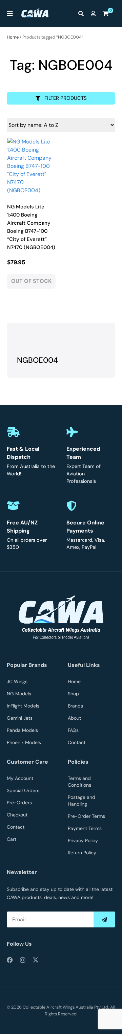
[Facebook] (10, 960)
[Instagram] (23, 960)
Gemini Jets (20, 718)
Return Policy (82, 853)
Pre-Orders (19, 803)
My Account (20, 778)
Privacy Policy (83, 840)
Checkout (17, 815)
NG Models (19, 694)
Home (13, 37)
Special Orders (23, 790)
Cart (11, 839)
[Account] (95, 13)
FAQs (73, 730)
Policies (78, 761)
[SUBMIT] (104, 919)
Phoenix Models (24, 742)
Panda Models (22, 730)
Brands (75, 706)
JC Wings (17, 681)
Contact (76, 742)
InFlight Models (23, 706)
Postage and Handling (81, 800)
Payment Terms (85, 828)
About (74, 718)
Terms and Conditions (79, 781)
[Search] (83, 13)
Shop (73, 694)
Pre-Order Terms (86, 816)
